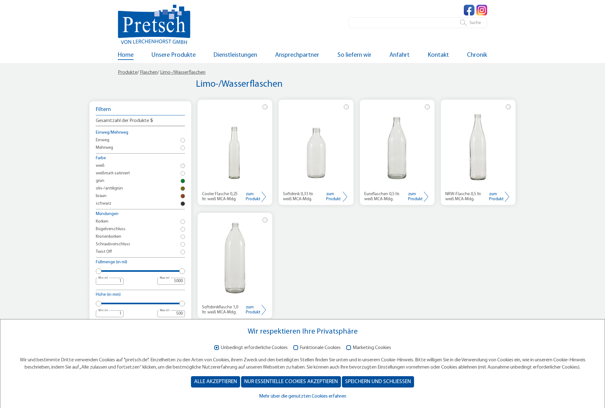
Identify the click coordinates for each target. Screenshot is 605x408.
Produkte (127, 72)
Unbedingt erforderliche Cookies (254, 347)
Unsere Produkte (174, 55)
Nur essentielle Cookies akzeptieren (291, 381)
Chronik (477, 55)
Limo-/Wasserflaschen (182, 72)
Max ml (165, 278)
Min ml (103, 278)
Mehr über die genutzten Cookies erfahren (302, 396)
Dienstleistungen (235, 55)
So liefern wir (354, 55)
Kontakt (438, 55)
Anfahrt (399, 55)
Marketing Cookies (372, 347)
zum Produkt (253, 196)
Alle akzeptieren (215, 381)
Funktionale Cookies (320, 347)
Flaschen (149, 72)
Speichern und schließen (378, 381)
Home (126, 55)
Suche (475, 22)
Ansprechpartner (297, 55)
